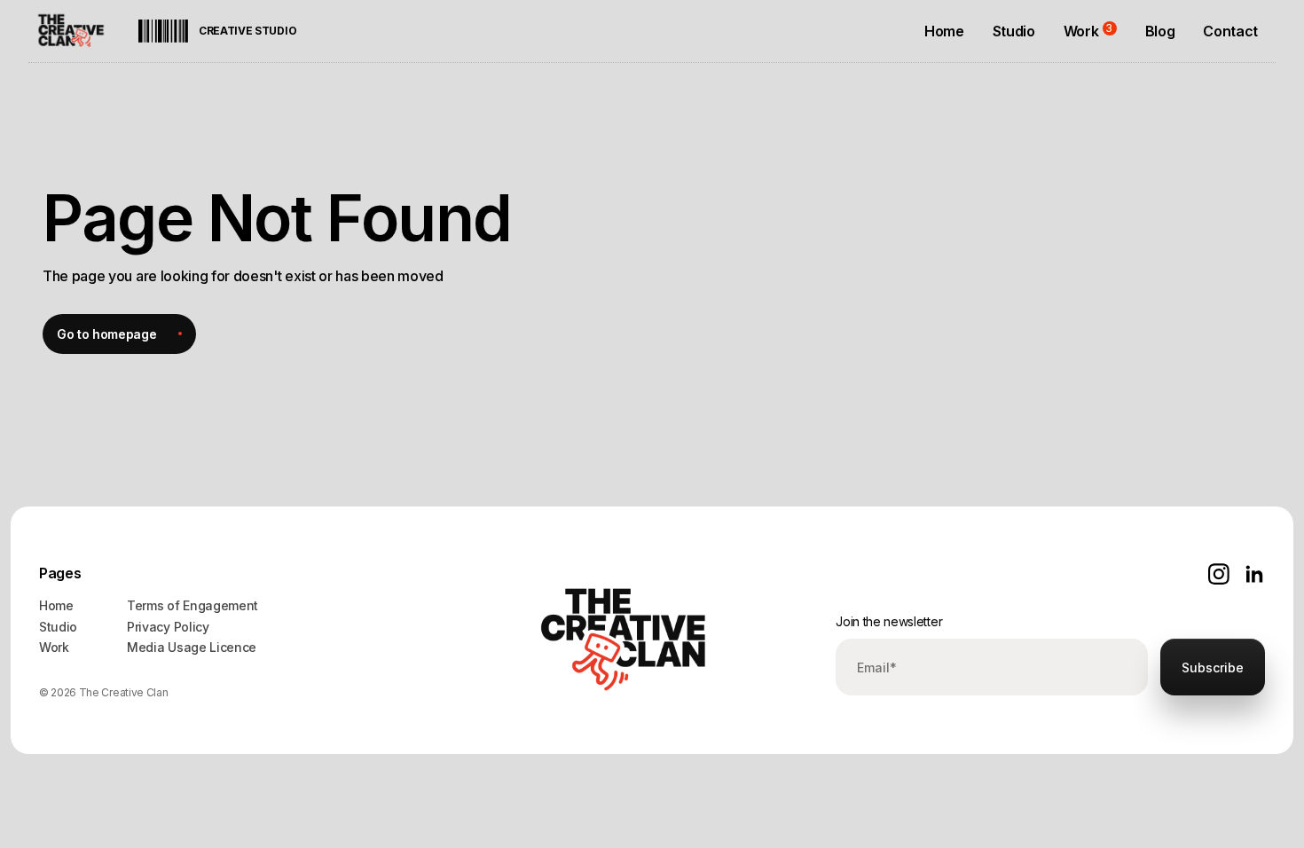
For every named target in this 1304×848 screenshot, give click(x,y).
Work (54, 647)
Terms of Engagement (192, 605)
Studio (58, 626)
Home (56, 605)
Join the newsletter (889, 621)
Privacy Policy (168, 626)
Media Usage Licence (191, 647)
